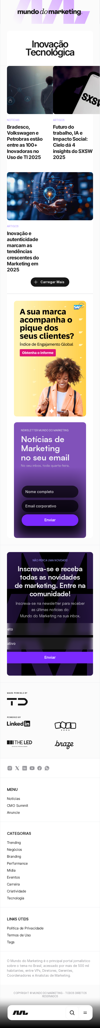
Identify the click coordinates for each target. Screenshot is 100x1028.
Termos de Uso (19, 935)
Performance (17, 863)
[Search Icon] (72, 1013)
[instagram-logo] (10, 768)
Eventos (13, 877)
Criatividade (16, 891)
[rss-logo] (39, 768)
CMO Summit (17, 805)
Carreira (13, 884)
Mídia (11, 870)
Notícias (13, 798)
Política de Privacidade (25, 928)
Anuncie (13, 812)
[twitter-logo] (17, 768)
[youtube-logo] (32, 768)
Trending (14, 842)
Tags (11, 942)
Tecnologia (15, 898)
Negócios (14, 849)
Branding (14, 856)
